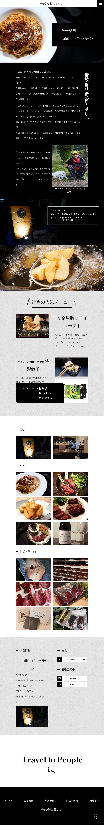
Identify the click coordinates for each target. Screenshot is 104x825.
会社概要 (28, 800)
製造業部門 (72, 800)
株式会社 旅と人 (52, 3)
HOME (8, 800)
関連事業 (94, 800)
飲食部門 (50, 800)
